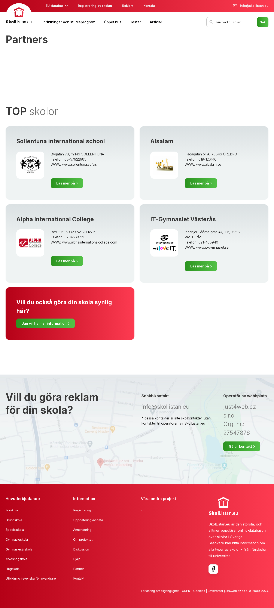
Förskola (12, 510)
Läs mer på (65, 183)
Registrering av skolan (95, 5)
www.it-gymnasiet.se (212, 247)
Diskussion (81, 549)
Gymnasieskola (17, 539)
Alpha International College (55, 219)
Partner (78, 569)
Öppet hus (112, 22)
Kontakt (149, 5)
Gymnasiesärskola (19, 549)
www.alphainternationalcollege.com (89, 242)
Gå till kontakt (240, 446)
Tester (135, 22)
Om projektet (82, 539)
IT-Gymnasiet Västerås (183, 219)
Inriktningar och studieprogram (69, 22)
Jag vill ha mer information (44, 323)
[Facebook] (213, 569)
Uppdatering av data (88, 520)
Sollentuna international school (60, 141)
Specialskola (15, 530)
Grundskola (14, 520)
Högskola (12, 569)
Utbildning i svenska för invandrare (31, 578)
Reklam (127, 5)
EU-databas (55, 5)
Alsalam (161, 141)
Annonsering (82, 530)
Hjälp (76, 559)
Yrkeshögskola (16, 559)
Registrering (82, 510)
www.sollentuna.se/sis (79, 164)
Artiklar (156, 22)
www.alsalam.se (208, 164)
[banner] (19, 14)
